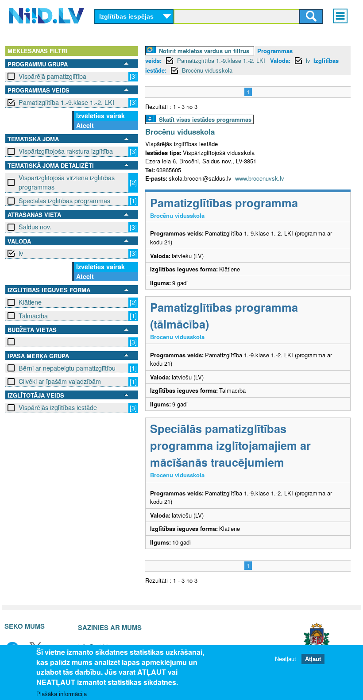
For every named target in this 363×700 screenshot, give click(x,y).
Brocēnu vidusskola (207, 70)
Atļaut (313, 659)
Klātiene (30, 302)
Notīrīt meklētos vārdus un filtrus (204, 50)
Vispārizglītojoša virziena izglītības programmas (67, 182)
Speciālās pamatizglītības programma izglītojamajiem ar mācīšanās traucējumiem (230, 445)
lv (21, 253)
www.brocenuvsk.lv (259, 178)
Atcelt (85, 125)
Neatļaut (285, 659)
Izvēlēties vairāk (100, 115)
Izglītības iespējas (126, 16)
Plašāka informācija (61, 694)
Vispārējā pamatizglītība (52, 76)
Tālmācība (33, 315)
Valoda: (280, 60)
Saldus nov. (35, 226)
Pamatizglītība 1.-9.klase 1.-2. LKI (66, 102)
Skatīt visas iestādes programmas (205, 119)
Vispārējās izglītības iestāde (58, 407)
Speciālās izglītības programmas (64, 200)
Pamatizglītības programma (224, 202)
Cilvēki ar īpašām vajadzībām (60, 381)
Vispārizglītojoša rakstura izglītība (66, 151)
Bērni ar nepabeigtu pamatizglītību (67, 368)
